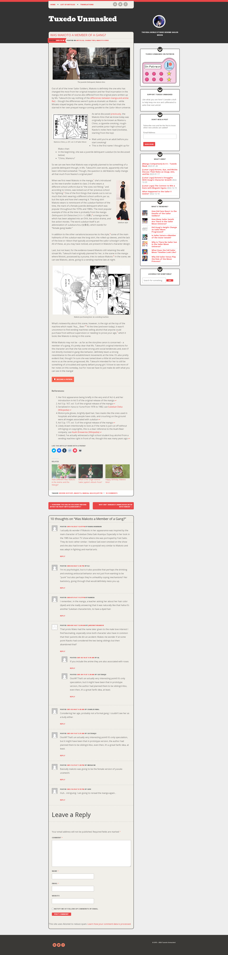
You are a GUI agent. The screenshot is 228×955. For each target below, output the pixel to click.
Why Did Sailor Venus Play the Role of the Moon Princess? (164, 258)
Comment (57, 838)
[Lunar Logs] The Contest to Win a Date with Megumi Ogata (158, 186)
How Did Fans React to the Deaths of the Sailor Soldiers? (164, 213)
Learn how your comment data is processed (109, 924)
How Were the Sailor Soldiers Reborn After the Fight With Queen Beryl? (68, 506)
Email (55, 883)
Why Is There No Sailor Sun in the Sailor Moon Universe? (164, 244)
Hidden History (66, 493)
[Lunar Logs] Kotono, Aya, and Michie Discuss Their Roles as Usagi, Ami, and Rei (159, 171)
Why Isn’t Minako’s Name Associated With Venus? (115, 506)
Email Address (149, 132)
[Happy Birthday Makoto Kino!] (117, 471)
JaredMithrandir (96, 625)
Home (52, 4)
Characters (90, 40)
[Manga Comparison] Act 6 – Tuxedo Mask (159, 164)
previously (116, 113)
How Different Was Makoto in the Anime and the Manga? (63, 482)
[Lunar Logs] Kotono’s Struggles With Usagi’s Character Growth (157, 178)
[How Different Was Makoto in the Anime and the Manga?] (64, 471)
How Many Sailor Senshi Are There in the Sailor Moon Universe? (163, 221)
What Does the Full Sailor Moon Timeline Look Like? (164, 251)
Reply (62, 556)
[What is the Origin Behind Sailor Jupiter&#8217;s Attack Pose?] (91, 471)
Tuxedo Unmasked (82, 19)
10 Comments (112, 493)
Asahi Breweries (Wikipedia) (85, 432)
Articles (80, 40)
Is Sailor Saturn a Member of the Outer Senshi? (164, 236)
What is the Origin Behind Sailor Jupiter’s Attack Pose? (90, 480)
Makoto (78, 493)
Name (55, 871)
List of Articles (67, 4)
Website (56, 896)
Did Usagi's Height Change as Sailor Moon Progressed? (164, 229)
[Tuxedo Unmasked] (159, 21)
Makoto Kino (102, 40)
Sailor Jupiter (96, 493)
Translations (87, 4)
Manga (85, 493)
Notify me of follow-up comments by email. (76, 909)
